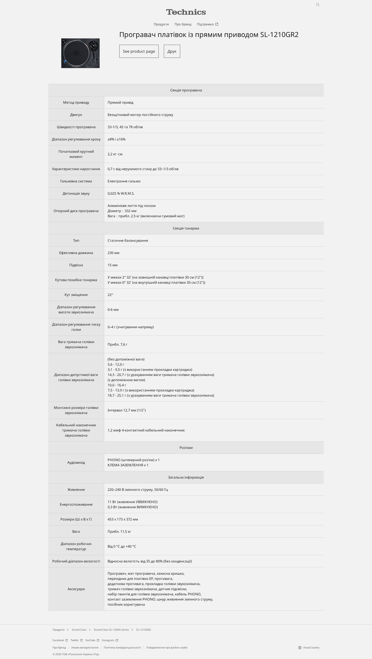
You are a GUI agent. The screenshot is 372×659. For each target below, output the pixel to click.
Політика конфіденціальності (122, 647)
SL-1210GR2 (143, 629)
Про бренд (59, 647)
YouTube (90, 640)
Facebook (58, 640)
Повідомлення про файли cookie (167, 647)
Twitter (74, 640)
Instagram (108, 640)
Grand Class (79, 629)
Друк (172, 51)
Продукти (59, 629)
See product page (139, 51)
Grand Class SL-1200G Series (111, 629)
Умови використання (84, 647)
